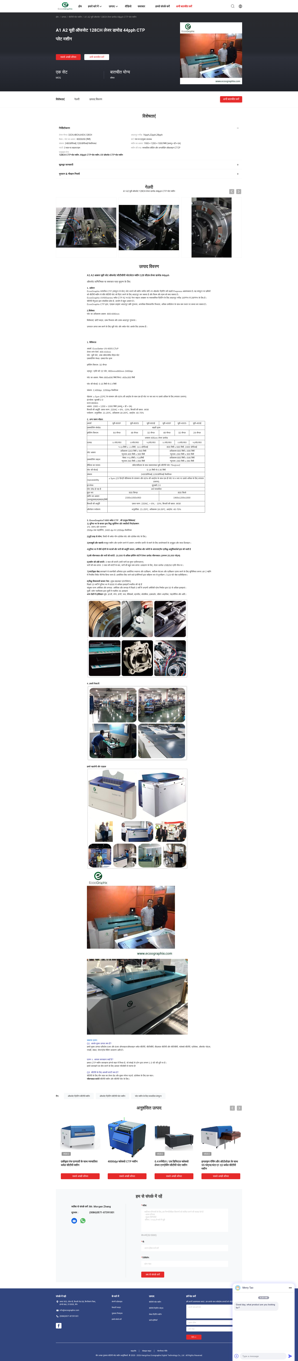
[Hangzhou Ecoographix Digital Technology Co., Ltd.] (65, 6)
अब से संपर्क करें (153, 1274)
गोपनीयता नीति (162, 1351)
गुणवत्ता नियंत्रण (117, 1313)
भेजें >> (193, 1337)
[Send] (290, 1356)
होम (57, 17)
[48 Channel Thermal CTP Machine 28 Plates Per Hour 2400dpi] (211, 227)
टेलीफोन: (145, 1257)
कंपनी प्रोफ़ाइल (117, 1301)
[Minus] (290, 1288)
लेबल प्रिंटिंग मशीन (155, 1314)
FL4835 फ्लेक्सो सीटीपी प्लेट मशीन (76, 1161)
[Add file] (236, 1356)
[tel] (91, 1221)
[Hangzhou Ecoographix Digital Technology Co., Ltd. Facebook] (58, 1326)
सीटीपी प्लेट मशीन (75, 17)
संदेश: (144, 1205)
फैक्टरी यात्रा (116, 1307)
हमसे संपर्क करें (117, 1319)
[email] (74, 1221)
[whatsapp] (83, 1221)
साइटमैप (133, 1351)
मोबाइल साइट (146, 1351)
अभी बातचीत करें (96, 57)
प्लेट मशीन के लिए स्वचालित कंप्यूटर (148, 1096)
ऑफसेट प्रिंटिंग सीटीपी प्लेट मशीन (112, 1096)
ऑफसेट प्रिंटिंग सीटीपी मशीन (79, 1096)
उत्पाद (63, 17)
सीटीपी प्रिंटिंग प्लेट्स (156, 1308)
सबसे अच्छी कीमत (68, 57)
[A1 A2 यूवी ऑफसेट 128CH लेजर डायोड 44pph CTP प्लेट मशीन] (211, 53)
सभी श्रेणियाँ (153, 1320)
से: (143, 1241)
